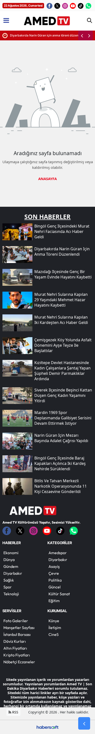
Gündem (10, 566)
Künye (53, 620)
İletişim (54, 627)
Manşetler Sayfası (19, 627)
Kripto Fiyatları (16, 655)
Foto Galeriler (15, 620)
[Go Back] (84, 723)
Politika (55, 580)
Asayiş (54, 566)
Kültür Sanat (59, 593)
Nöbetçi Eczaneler (19, 661)
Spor (7, 587)
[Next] (89, 35)
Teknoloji (11, 593)
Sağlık (8, 580)
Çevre (53, 573)
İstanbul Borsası (17, 634)
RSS (14, 712)
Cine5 (53, 634)
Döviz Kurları (14, 641)
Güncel (54, 587)
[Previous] (82, 35)
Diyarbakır (12, 573)
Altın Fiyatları (15, 648)
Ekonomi (11, 552)
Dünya (9, 559)
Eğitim (54, 600)
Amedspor (57, 552)
